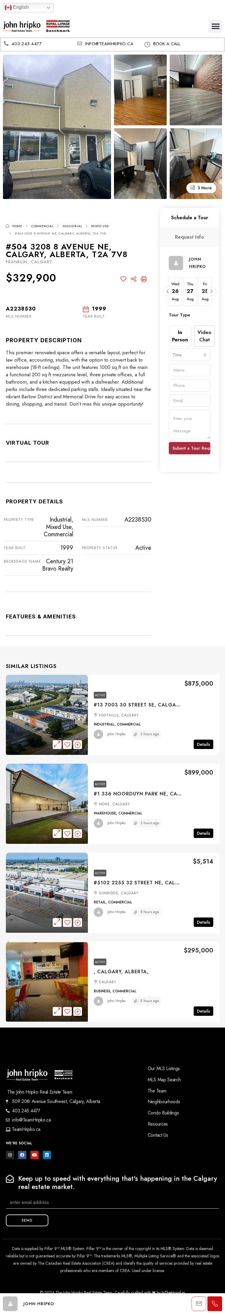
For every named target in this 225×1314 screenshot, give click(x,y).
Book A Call (166, 44)
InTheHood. (172, 1293)
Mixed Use (100, 226)
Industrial (72, 226)
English (20, 7)
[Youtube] (34, 1155)
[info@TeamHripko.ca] (79, 43)
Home (17, 226)
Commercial (42, 226)
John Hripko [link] (116, 734)
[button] (215, 26)
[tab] (189, 217)
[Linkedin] (47, 1155)
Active (100, 695)
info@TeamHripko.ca (109, 44)
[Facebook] (22, 1155)
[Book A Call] (147, 45)
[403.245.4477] (6, 43)
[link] (47, 715)
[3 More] (196, 162)
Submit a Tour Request (191, 448)
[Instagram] (10, 1155)
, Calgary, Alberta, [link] (121, 971)
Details (203, 744)
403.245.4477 (26, 44)
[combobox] (189, 355)
